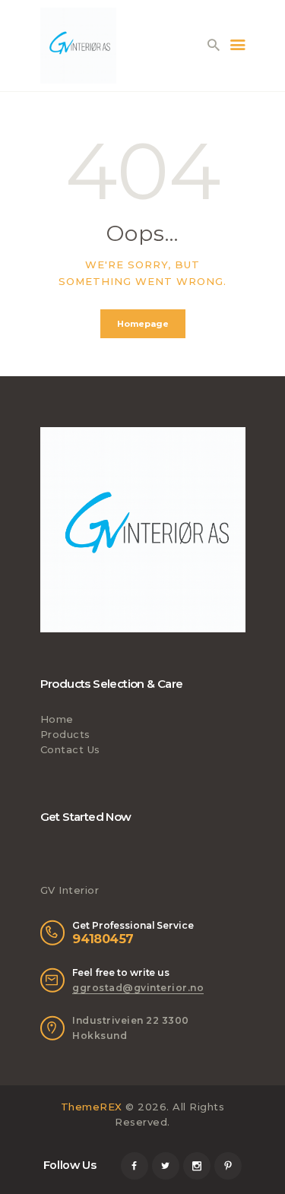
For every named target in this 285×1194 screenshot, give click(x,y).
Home (57, 719)
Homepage (143, 323)
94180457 (102, 938)
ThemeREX (91, 1107)
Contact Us (70, 749)
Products (65, 734)
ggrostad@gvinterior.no (138, 987)
